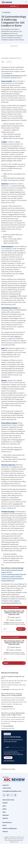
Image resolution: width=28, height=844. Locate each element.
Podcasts (5, 831)
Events (4, 825)
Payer (4, 812)
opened (23, 285)
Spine (4, 806)
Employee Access (14, 842)
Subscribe (13, 6)
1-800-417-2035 (7, 788)
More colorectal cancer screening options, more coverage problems (11, 694)
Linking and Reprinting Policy (15, 840)
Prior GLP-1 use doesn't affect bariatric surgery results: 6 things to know (13, 714)
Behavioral (6, 815)
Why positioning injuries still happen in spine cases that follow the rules (14, 612)
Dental (4, 809)
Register (20, 629)
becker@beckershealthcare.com (12, 791)
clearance (4, 120)
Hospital (5, 803)
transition (13, 296)
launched (19, 440)
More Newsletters (9, 761)
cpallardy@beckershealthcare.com (12, 75)
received (17, 504)
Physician (5, 818)
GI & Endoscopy (6, 12)
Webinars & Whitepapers (10, 828)
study (11, 214)
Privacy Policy (20, 754)
